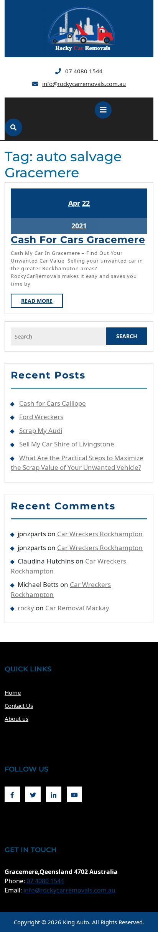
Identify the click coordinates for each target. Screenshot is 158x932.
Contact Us (19, 705)
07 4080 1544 (84, 71)
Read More (42, 302)
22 (86, 203)
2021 (79, 225)
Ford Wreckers (41, 416)
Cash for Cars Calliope (52, 403)
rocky (26, 607)
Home (13, 692)
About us (16, 718)
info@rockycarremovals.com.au (84, 84)
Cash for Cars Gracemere (78, 239)
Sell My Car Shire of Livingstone (66, 444)
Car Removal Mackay (77, 607)
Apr (74, 203)
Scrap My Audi (40, 430)
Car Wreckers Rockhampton (100, 533)
